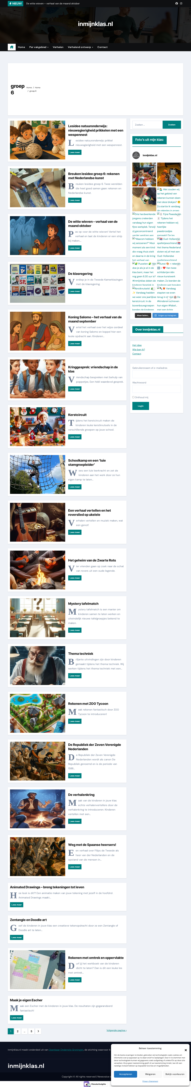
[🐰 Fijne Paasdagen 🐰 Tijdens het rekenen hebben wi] (169, 224)
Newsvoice (103, 1076)
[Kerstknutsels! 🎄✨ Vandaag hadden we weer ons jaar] (144, 298)
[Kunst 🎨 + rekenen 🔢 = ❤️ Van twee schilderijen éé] (169, 274)
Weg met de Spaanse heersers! (92, 845)
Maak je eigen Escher (26, 1000)
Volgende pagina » (117, 1030)
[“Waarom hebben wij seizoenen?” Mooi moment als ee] (144, 249)
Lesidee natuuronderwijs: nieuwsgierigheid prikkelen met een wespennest (95, 130)
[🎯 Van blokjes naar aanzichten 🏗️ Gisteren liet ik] (144, 199)
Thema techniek (80, 654)
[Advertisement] (112, 88)
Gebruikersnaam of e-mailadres (149, 367)
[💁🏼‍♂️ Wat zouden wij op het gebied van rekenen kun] (169, 199)
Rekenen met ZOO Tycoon (88, 704)
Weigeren (150, 1074)
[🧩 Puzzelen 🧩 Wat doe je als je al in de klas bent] (144, 274)
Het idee (137, 345)
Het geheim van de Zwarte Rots (92, 560)
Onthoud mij (141, 397)
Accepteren (125, 1074)
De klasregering (80, 274)
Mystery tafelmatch (83, 604)
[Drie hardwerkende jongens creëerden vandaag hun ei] (144, 224)
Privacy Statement (150, 1081)
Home (21, 47)
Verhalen (58, 47)
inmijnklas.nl (95, 23)
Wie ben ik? (138, 349)
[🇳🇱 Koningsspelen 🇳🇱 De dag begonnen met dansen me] (169, 174)
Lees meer (75, 152)
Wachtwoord (139, 382)
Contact (102, 47)
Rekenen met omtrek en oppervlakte (96, 958)
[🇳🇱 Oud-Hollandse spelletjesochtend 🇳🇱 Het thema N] (169, 249)
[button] (184, 1048)
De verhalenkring (81, 795)
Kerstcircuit (77, 415)
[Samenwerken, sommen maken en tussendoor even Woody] (144, 174)
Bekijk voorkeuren (174, 1074)
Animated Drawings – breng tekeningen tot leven (47, 887)
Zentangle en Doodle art (28, 920)
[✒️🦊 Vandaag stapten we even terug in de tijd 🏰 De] (169, 298)
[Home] (12, 47)
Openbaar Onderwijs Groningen (66, 1049)
